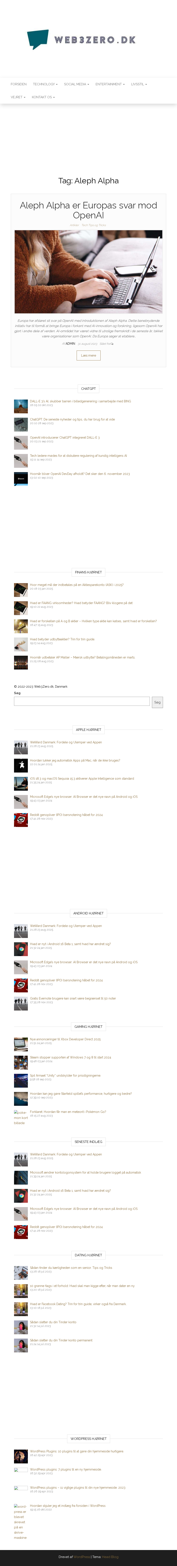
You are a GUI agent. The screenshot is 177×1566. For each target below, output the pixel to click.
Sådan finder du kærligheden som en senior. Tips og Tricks (71, 1267)
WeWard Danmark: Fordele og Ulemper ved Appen (66, 742)
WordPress (81, 1557)
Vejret (17, 97)
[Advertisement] (88, 136)
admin (71, 343)
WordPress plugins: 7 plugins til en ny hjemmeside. (66, 1469)
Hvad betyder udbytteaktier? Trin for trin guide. (62, 639)
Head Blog (110, 1557)
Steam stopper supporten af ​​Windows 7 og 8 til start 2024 (70, 1057)
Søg (17, 693)
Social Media (75, 84)
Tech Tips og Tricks (93, 225)
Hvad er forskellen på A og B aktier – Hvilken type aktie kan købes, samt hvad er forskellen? (93, 621)
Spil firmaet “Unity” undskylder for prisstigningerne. (65, 1075)
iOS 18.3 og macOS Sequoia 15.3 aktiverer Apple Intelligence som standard (82, 778)
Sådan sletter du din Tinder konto (53, 1322)
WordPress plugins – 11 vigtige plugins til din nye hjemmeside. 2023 (77, 1487)
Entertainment (109, 84)
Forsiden (19, 84)
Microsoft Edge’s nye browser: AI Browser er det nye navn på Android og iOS (83, 796)
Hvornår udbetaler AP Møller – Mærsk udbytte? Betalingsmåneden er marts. (82, 657)
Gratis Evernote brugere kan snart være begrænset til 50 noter (73, 998)
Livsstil (138, 84)
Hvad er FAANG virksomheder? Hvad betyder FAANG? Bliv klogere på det (81, 603)
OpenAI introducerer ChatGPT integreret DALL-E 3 (65, 437)
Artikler (74, 225)
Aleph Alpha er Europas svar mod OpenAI (88, 210)
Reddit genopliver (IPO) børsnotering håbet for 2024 (66, 815)
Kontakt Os (42, 97)
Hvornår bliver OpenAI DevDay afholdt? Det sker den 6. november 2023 (80, 474)
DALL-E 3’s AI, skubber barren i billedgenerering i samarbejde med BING (80, 401)
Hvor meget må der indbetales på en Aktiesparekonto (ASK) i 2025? (77, 585)
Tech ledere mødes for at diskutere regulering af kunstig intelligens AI (78, 455)
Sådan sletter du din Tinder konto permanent (61, 1340)
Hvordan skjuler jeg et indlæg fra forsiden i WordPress (68, 1505)
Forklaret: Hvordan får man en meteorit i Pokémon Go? (68, 1112)
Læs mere (88, 355)
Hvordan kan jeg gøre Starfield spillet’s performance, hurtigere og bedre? (81, 1093)
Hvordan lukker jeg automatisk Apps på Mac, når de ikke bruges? (75, 760)
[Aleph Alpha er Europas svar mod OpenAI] (88, 272)
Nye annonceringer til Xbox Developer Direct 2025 (65, 1039)
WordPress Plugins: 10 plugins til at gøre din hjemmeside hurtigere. (77, 1451)
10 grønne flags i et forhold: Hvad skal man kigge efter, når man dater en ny (82, 1286)
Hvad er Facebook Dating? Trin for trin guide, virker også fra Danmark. (78, 1304)
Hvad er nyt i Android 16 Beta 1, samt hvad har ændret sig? (70, 944)
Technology (44, 84)
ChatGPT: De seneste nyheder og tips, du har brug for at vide (72, 419)
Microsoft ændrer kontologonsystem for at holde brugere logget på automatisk (85, 1172)
